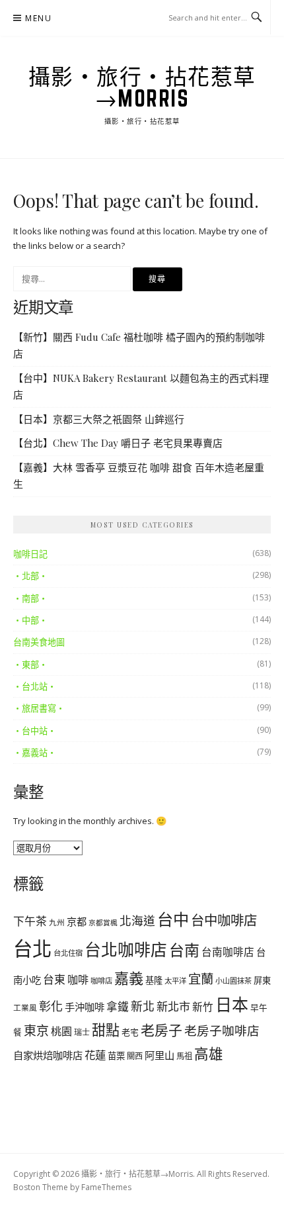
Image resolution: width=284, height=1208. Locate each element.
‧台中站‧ (34, 731)
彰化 (51, 1006)
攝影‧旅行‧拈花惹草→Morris (142, 87)
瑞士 (82, 1032)
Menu (38, 18)
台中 (173, 919)
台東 (54, 979)
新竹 (202, 1006)
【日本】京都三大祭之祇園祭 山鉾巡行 (98, 419)
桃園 (61, 1031)
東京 (36, 1030)
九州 (57, 922)
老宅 (130, 1032)
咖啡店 (101, 981)
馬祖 (184, 1056)
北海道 (137, 921)
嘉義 (128, 978)
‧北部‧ (30, 576)
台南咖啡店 (227, 952)
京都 (77, 921)
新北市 (173, 1006)
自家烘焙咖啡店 (48, 1055)
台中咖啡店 (224, 920)
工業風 (25, 1007)
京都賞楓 (103, 922)
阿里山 (159, 1055)
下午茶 (30, 921)
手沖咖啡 (84, 1006)
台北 (32, 948)
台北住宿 (68, 953)
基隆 (153, 980)
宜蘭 (200, 979)
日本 (231, 1004)
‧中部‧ (30, 620)
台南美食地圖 (39, 642)
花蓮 (95, 1054)
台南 (184, 949)
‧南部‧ (30, 598)
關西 (135, 1056)
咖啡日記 (30, 554)
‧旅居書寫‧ (39, 708)
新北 (143, 1006)
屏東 (262, 980)
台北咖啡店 (126, 949)
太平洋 (175, 981)
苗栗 (116, 1056)
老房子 (161, 1030)
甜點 (106, 1030)
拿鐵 (117, 1006)
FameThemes (106, 1187)
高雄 (208, 1053)
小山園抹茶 (233, 981)
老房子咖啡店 (222, 1030)
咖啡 (78, 979)
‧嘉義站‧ (34, 753)
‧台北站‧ (34, 686)
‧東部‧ (30, 665)
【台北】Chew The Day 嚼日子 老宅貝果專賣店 (118, 442)
